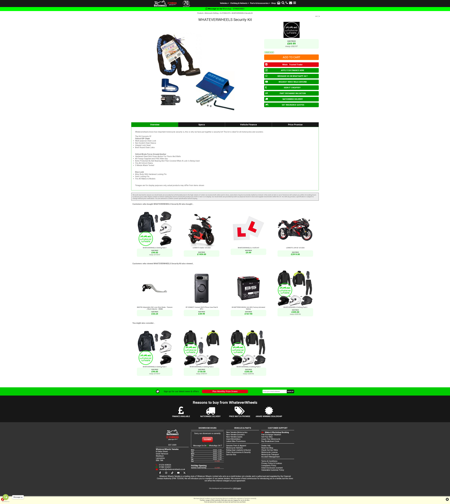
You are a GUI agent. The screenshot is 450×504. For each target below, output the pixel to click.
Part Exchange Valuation (271, 434)
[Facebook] (160, 472)
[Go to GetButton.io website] (5, 501)
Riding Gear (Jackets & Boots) (238, 450)
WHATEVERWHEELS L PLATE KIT (248, 248)
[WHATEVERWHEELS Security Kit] (196, 71)
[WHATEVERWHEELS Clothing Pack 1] (154, 246)
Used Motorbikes (233, 439)
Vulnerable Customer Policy (272, 470)
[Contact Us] (290, 3)
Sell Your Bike (267, 437)
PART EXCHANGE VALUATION (293, 93)
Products (200, 13)
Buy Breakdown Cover (270, 441)
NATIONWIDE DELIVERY (293, 99)
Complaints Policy (268, 465)
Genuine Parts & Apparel (236, 445)
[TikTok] (172, 472)
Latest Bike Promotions (236, 441)
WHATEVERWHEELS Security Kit (242, 13)
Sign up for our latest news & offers (181, 391)
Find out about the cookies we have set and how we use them (225, 502)
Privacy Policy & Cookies (271, 463)
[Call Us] (287, 3)
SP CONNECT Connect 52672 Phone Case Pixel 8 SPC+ (202, 308)
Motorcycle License (269, 452)
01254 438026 (165, 465)
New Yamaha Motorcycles (236, 432)
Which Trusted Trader (292, 64)
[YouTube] (178, 472)
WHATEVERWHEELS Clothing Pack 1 (155, 248)
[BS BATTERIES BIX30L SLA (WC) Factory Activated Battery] (248, 305)
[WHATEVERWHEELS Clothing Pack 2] (201, 365)
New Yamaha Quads (234, 437)
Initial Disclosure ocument (272, 468)
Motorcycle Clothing (211, 13)
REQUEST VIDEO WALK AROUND (293, 82)
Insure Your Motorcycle (270, 439)
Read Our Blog (267, 448)
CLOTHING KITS (225, 13)
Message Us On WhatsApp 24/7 (207, 445)
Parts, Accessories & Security (238, 452)
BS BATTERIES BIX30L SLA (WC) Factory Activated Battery (248, 308)
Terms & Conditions (269, 461)
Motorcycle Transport (270, 454)
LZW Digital (237, 488)
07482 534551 (165, 467)
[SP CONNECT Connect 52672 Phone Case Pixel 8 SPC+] (201, 305)
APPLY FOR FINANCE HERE (292, 70)
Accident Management (270, 457)
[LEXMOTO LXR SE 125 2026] (295, 246)
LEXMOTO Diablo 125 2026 (202, 248)
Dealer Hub (265, 445)
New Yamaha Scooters (235, 434)
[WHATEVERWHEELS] (291, 30)
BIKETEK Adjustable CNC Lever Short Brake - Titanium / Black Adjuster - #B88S (154, 308)
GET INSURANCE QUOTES (293, 105)
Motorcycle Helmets (234, 448)
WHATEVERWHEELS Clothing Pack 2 (202, 367)
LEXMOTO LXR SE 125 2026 (295, 248)
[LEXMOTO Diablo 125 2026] (201, 246)
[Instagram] (166, 472)
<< (316, 16)
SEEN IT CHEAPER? (292, 88)
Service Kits (231, 454)
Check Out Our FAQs (269, 450)
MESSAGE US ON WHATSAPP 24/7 (293, 76)
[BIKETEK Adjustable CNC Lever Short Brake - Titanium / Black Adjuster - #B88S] (154, 305)
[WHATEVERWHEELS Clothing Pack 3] (295, 305)
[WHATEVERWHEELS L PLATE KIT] (248, 246)
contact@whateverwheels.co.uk (172, 469)
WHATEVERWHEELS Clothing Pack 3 (295, 307)
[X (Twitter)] (184, 472)
